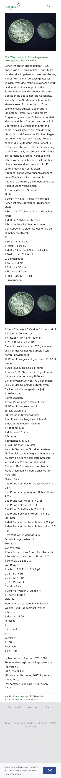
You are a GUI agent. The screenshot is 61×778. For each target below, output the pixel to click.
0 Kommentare (31, 699)
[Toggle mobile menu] (54, 5)
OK (50, 770)
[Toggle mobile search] (48, 5)
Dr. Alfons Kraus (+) (19, 696)
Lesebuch (17, 699)
